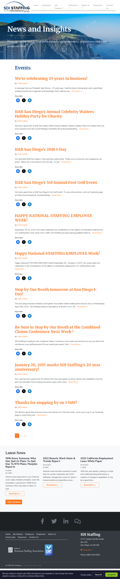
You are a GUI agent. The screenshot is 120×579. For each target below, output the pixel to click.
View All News (14, 502)
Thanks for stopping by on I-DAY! (46, 402)
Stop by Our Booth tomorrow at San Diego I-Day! (56, 291)
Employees (73, 5)
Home (35, 5)
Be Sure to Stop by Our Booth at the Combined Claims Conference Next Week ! (57, 329)
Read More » (76, 91)
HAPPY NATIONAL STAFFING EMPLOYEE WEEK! (53, 218)
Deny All (98, 575)
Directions (87, 550)
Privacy (27, 565)
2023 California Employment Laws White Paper (97, 460)
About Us (86, 5)
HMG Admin (22, 83)
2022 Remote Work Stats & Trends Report (59, 460)
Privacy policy (86, 575)
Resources (98, 5)
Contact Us (109, 6)
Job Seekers (58, 6)
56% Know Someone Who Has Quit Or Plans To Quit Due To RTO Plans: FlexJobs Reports (21, 462)
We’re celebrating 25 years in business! (51, 78)
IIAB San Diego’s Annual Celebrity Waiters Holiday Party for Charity (54, 114)
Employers (46, 5)
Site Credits (37, 565)
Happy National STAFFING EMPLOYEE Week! (57, 253)
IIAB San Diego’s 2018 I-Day (40, 149)
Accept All (111, 575)
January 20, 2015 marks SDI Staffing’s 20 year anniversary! (57, 367)
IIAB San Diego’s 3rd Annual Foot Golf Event (56, 182)
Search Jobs (10, 537)
